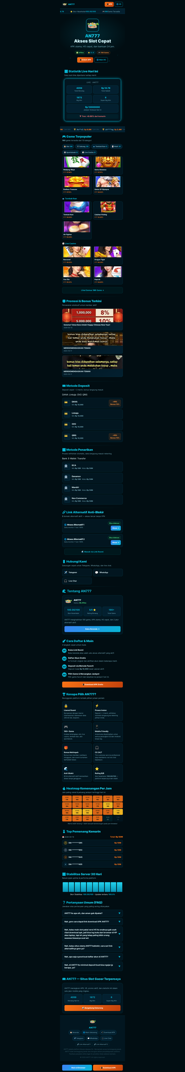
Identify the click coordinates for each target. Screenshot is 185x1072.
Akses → (115, 528)
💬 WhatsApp (92, 1038)
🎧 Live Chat (106, 1038)
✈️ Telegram (78, 1038)
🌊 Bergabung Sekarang (92, 1008)
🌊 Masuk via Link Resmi (92, 552)
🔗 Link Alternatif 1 (84, 1044)
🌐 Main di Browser (77, 1068)
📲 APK (109, 4)
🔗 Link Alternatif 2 (101, 1044)
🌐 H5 (118, 4)
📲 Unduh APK (85, 60)
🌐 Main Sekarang (90, 1032)
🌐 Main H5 (101, 60)
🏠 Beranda (74, 1032)
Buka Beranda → (92, 629)
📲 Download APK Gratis (92, 684)
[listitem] (77, 165)
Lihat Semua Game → (92, 290)
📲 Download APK (108, 1032)
